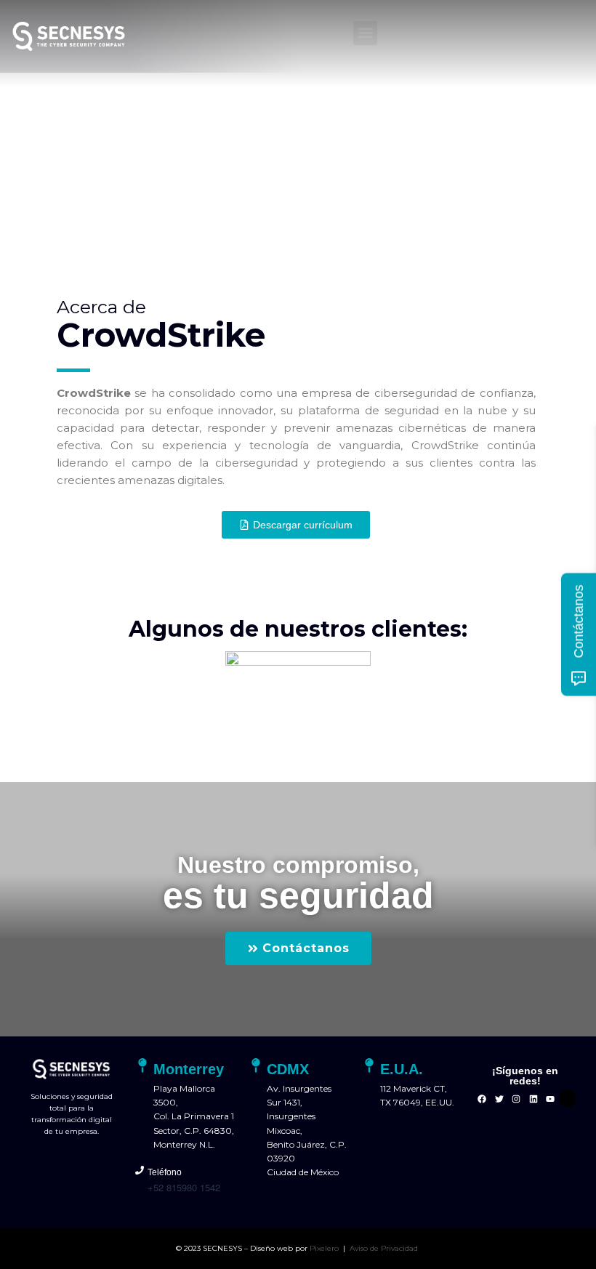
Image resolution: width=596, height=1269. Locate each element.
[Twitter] (499, 1099)
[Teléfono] (139, 1170)
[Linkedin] (533, 1099)
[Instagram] (516, 1099)
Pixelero (324, 1248)
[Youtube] (550, 1099)
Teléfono (165, 1172)
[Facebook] (482, 1099)
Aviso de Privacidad (385, 1248)
